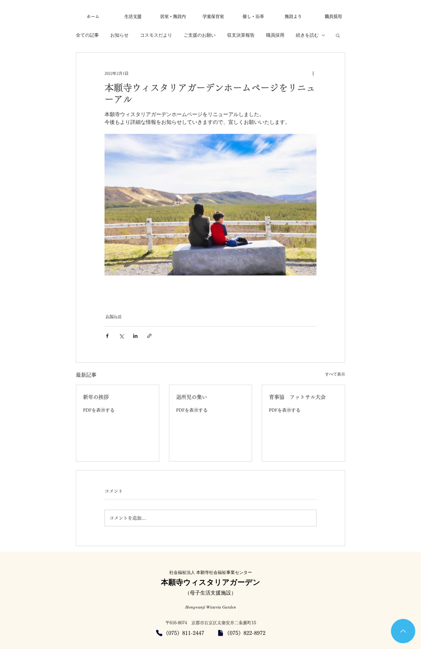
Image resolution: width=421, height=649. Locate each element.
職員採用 (275, 35)
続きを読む (307, 35)
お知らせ (119, 35)
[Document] (220, 633)
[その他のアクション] (313, 73)
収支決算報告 (241, 35)
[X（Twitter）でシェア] (121, 336)
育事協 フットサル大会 (297, 397)
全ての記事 (87, 35)
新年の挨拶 (96, 397)
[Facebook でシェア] (107, 336)
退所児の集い (191, 397)
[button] (338, 35)
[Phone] (159, 633)
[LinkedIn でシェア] (135, 336)
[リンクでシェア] (149, 336)
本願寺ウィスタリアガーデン (210, 581)
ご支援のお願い (200, 35)
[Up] (403, 631)
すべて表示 (335, 374)
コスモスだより (156, 35)
